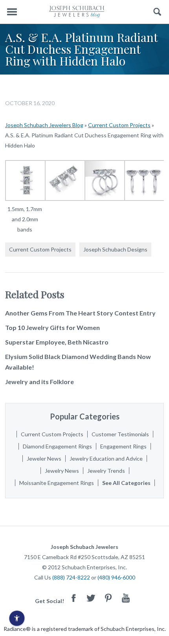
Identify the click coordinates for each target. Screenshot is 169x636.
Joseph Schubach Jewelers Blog (44, 125)
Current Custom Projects (119, 125)
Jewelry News (62, 470)
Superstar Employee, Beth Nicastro (56, 342)
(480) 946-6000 (116, 577)
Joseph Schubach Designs (115, 249)
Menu (12, 12)
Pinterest (108, 597)
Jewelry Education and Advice (106, 458)
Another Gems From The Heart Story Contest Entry (80, 313)
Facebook (74, 597)
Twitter (91, 597)
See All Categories (126, 482)
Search (157, 12)
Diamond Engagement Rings (57, 446)
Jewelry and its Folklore (39, 381)
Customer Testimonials (120, 434)
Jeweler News (44, 458)
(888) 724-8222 (71, 577)
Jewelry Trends (106, 470)
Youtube (125, 597)
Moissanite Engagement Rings (56, 482)
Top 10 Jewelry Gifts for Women (52, 327)
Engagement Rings (123, 446)
